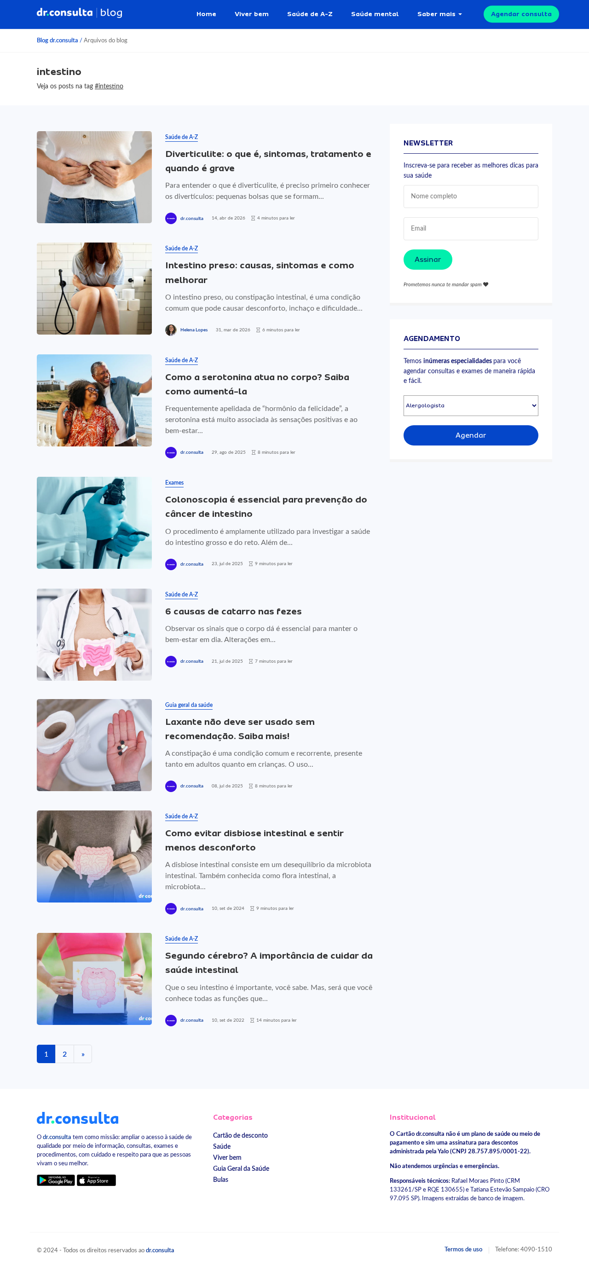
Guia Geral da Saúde (241, 1168)
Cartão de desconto (240, 1135)
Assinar (428, 259)
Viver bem (252, 13)
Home (206, 13)
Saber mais (436, 13)
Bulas (220, 1179)
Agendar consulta (521, 13)
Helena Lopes (194, 330)
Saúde (222, 1146)
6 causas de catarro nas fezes (233, 611)
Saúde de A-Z (310, 13)
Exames (174, 483)
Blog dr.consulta (57, 40)
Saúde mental (375, 13)
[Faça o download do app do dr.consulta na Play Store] (56, 1180)
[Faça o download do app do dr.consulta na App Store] (96, 1180)
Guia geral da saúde (189, 705)
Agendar (471, 435)
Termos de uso (463, 1249)
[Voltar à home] (77, 1117)
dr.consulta (191, 218)
